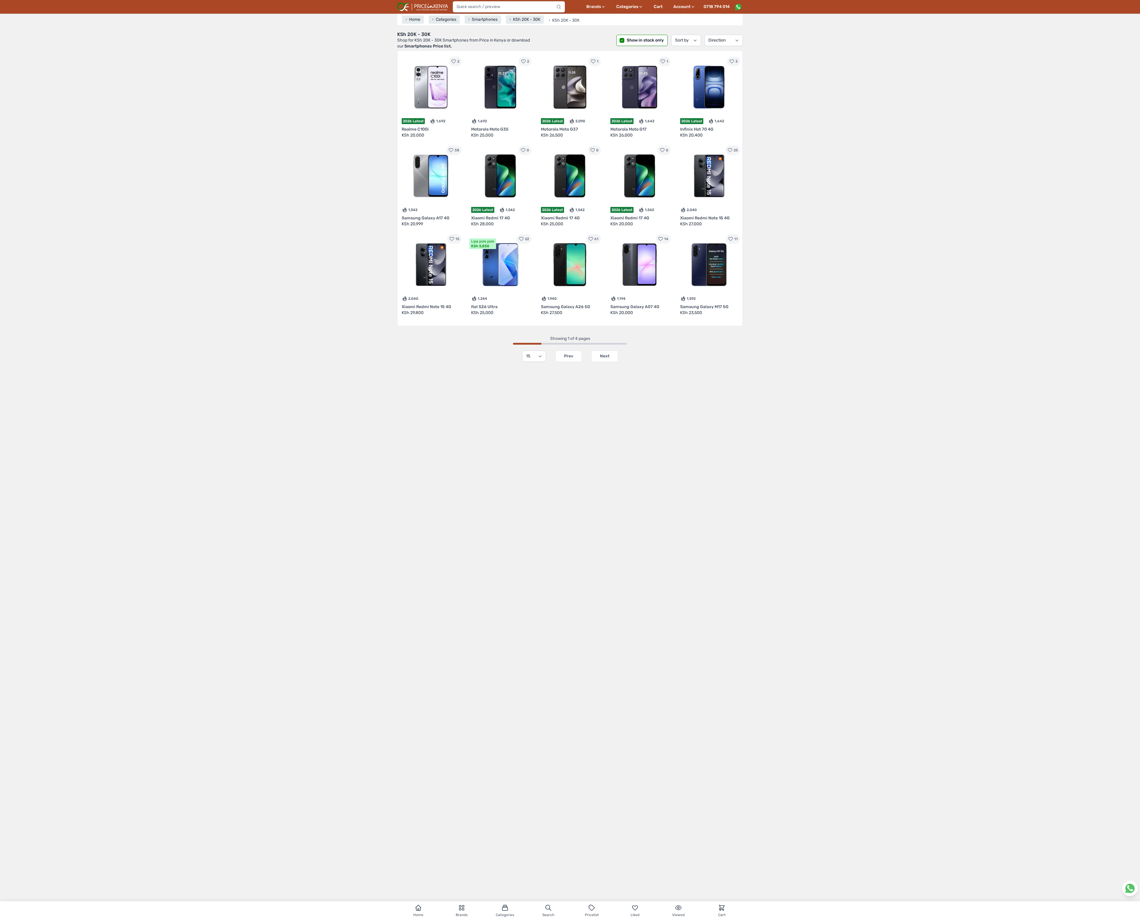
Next (604, 356)
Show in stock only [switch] (645, 40)
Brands (462, 915)
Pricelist (592, 915)
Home (418, 915)
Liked (635, 915)
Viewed (678, 915)
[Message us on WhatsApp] (738, 7)
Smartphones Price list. (428, 46)
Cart (658, 6)
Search (548, 915)
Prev (568, 356)
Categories (505, 915)
